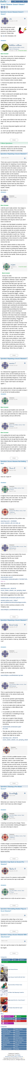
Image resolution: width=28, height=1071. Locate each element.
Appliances (22, 959)
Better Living (5, 1029)
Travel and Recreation (6, 1048)
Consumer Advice (6, 1033)
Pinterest (6, 1020)
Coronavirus (17, 1033)
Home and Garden (6, 959)
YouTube (19, 1020)
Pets (3, 1046)
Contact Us (20, 1056)
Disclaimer (7, 1056)
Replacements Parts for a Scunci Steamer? (16, 1000)
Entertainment (5, 1037)
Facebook (19, 1018)
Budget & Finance (19, 1029)
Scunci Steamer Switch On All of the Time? (16, 977)
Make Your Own (18, 1042)
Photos (16, 1046)
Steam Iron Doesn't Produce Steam (15, 984)
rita (3, 36)
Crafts (3, 1035)
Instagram (6, 1023)
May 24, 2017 (5, 961)
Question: (14, 154)
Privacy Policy (14, 1056)
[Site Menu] (15, 2)
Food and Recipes (19, 1037)
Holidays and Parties (19, 1040)
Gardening (18, 1016)
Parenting (17, 1044)
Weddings (17, 1048)
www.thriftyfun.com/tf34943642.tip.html (12, 609)
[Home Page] (5, 0)
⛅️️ (23, 1058)
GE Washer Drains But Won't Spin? (15, 1007)
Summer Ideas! (7, 1016)
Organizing (4, 1044)
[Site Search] (23, 2)
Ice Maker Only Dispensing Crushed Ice (16, 992)
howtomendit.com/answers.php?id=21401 (13, 597)
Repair (14, 959)
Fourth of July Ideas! (8, 1018)
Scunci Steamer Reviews (13, 969)
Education (17, 1035)
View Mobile (17, 1055)
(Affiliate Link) (3, 581)
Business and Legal (6, 1031)
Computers (17, 1031)
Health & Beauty (5, 1040)
